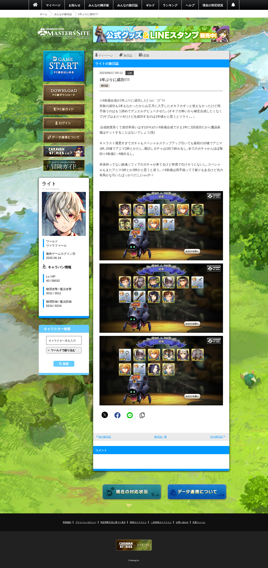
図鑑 (146, 55)
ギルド (150, 5)
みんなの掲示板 (99, 5)
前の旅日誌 (104, 436)
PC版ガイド (64, 109)
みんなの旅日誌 (127, 5)
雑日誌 (104, 85)
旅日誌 (128, 55)
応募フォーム (199, 522)
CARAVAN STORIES (134, 545)
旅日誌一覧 (160, 436)
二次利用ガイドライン (161, 522)
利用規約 (67, 522)
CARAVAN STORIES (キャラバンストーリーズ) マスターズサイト (64, 33)
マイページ (53, 5)
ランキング (170, 5)
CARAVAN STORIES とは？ (64, 151)
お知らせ (74, 5)
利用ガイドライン (138, 522)
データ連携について (64, 137)
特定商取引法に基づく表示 (113, 522)
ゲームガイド (64, 165)
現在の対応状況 (213, 5)
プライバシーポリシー (85, 522)
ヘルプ (190, 5)
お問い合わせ (182, 522)
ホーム (43, 14)
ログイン (64, 123)
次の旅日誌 (216, 436)
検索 (66, 363)
